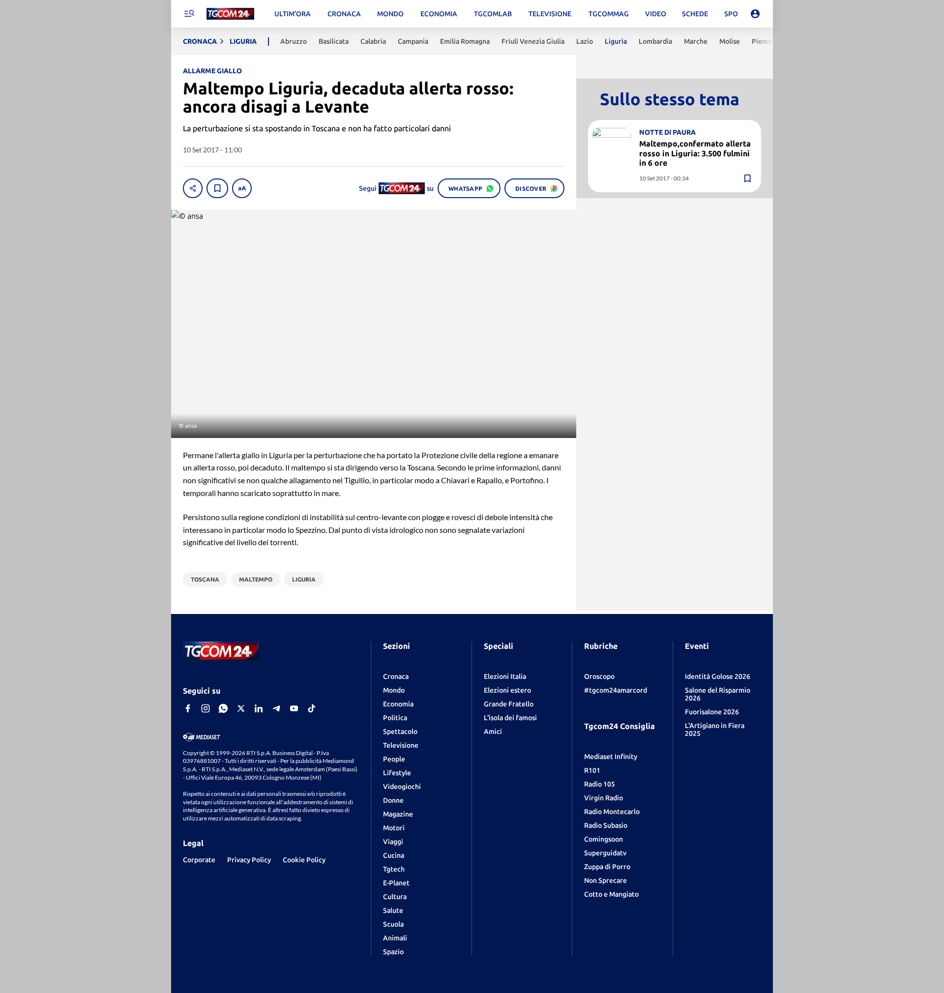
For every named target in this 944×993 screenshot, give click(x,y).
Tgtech (394, 869)
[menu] (188, 14)
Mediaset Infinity (610, 756)
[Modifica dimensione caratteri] (242, 188)
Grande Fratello (508, 704)
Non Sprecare (605, 880)
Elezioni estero (507, 690)
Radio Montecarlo (612, 812)
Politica (395, 718)
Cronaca (396, 676)
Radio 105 (599, 784)
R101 (592, 770)
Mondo (394, 690)
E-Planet (396, 883)
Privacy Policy (249, 860)
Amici (493, 731)
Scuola (393, 924)
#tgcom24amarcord (615, 690)
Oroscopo (599, 676)
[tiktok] (312, 708)
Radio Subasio (605, 825)
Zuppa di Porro (607, 867)
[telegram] (276, 708)
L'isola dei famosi (510, 718)
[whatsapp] (223, 708)
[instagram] (205, 708)
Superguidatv (605, 853)
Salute (393, 910)
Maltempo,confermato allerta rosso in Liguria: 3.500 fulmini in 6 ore (695, 153)
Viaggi (393, 842)
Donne (393, 800)
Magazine (398, 814)
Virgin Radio (603, 798)
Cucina (393, 855)
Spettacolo (400, 731)
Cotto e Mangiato (611, 894)
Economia (398, 704)
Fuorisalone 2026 (712, 712)
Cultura (395, 897)
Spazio (393, 952)
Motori (394, 828)
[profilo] (755, 14)
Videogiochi (402, 786)
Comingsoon (603, 839)
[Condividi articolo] (193, 188)
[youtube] (294, 708)
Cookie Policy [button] (304, 860)
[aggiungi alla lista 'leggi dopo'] (217, 188)
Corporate (199, 860)
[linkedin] (259, 708)
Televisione (400, 745)
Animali (395, 938)
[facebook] (188, 708)
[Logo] (230, 14)
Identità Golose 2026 (717, 676)
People (394, 759)
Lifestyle (397, 773)
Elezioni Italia (505, 676)
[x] (241, 708)
